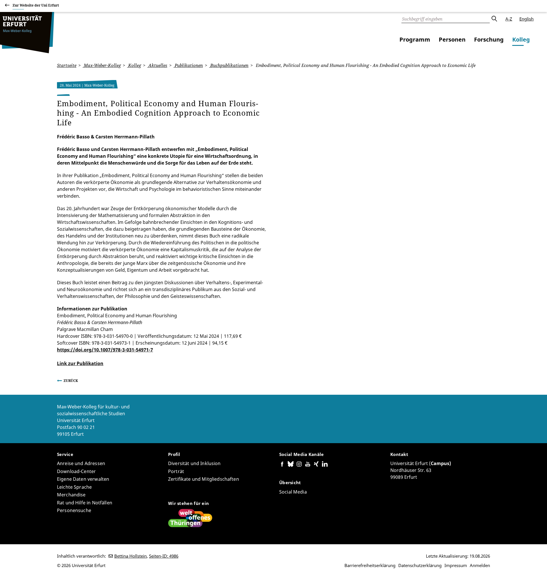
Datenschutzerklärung (420, 565)
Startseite (66, 65)
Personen (452, 39)
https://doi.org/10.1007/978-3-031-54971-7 (105, 350)
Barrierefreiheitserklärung (369, 565)
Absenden (494, 19)
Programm (414, 39)
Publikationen (188, 65)
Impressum (455, 565)
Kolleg (521, 39)
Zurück (71, 380)
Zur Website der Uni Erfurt (36, 5)
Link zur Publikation (80, 363)
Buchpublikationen (228, 65)
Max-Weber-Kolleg (102, 65)
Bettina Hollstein (130, 556)
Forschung (489, 39)
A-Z (508, 19)
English (526, 19)
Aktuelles (157, 65)
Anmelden (480, 565)
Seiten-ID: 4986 (163, 556)
